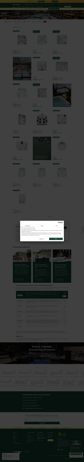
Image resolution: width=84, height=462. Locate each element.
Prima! (56, 238)
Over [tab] (56, 225)
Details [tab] (42, 225)
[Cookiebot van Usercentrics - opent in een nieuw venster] (58, 222)
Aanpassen (41, 238)
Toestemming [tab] (27, 225)
